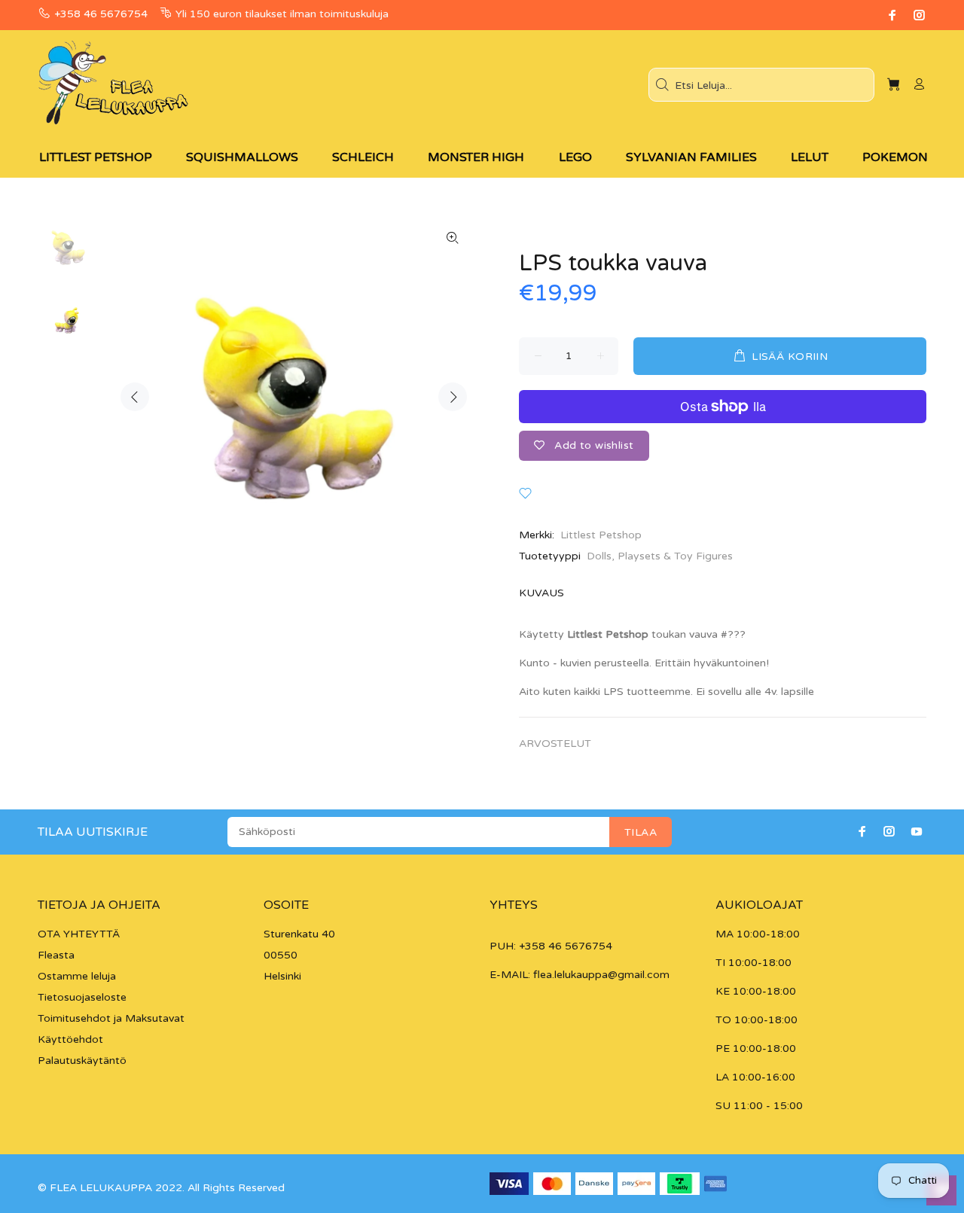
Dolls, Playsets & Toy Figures (660, 556)
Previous (134, 396)
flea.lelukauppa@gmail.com (601, 974)
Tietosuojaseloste (82, 997)
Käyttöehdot (70, 1039)
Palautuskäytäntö (82, 1060)
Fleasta (56, 955)
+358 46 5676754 (101, 14)
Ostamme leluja (77, 976)
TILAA (640, 832)
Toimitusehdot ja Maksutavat (111, 1018)
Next (452, 396)
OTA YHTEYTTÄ (79, 934)
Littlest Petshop (601, 535)
